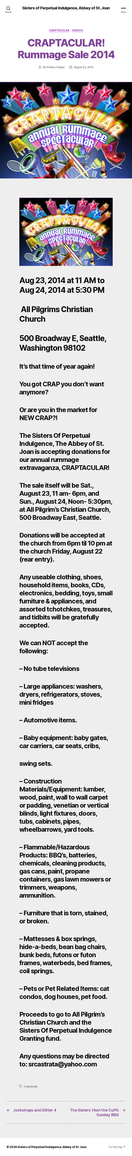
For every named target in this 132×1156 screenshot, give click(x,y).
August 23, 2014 (83, 67)
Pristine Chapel (56, 67)
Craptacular (59, 30)
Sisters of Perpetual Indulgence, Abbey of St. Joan (66, 8)
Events (77, 30)
